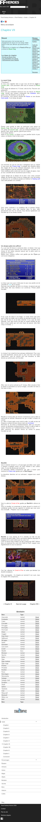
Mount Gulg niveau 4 (35, 58)
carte (10, 284)
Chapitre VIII (6, 747)
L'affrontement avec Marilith (10, 60)
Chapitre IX (6, 750)
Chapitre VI (6, 741)
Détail (37, 617)
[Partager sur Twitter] (4, 22)
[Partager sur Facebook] (2, 22)
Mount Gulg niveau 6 (35, 64)
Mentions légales (6, 815)
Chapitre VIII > (34, 604)
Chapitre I (6, 725)
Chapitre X (6, 753)
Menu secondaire (7, 25)
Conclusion (6, 756)
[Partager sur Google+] (6, 22)
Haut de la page (21, 604)
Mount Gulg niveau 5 (35, 61)
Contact (3, 808)
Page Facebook (2, 818)
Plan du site (4, 812)
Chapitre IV (6, 734)
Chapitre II (6, 728)
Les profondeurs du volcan (10, 58)
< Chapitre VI (7, 604)
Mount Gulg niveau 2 (35, 52)
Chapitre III (6, 731)
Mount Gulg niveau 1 (35, 48)
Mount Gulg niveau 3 (35, 55)
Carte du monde (35, 45)
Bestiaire (35, 72)
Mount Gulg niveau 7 (35, 67)
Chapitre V (6, 738)
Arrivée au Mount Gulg (9, 57)
